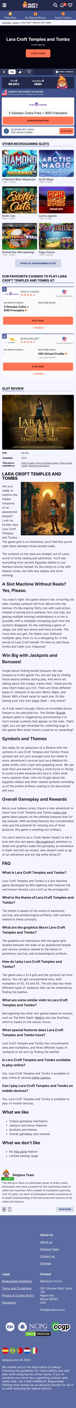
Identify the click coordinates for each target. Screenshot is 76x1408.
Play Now (66, 131)
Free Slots (10, 17)
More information (38, 120)
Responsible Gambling (17, 1281)
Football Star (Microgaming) (18, 252)
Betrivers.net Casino (39, 465)
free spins (20, 1151)
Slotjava (6, 23)
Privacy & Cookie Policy (18, 1295)
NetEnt (39, 1017)
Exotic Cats (8, 215)
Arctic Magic (46, 179)
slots (16, 23)
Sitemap (45, 1263)
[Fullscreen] (4, 71)
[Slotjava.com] (30, 5)
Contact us (47, 1256)
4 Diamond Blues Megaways (19, 179)
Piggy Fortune (47, 252)
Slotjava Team (49, 1249)
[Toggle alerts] (55, 5)
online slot (60, 812)
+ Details (38, 327)
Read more (65, 1209)
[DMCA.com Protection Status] (38, 1334)
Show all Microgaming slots (38, 263)
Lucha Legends (48, 215)
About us (46, 1242)
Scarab (60, 713)
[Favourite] (29, 71)
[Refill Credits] (12, 71)
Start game (38, 53)
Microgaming (39, 45)
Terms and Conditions (16, 1288)
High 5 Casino (28, 463)
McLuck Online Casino (47, 463)
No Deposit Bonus (35, 17)
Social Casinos (63, 17)
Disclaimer (9, 1302)
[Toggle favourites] (70, 5)
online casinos (40, 1077)
